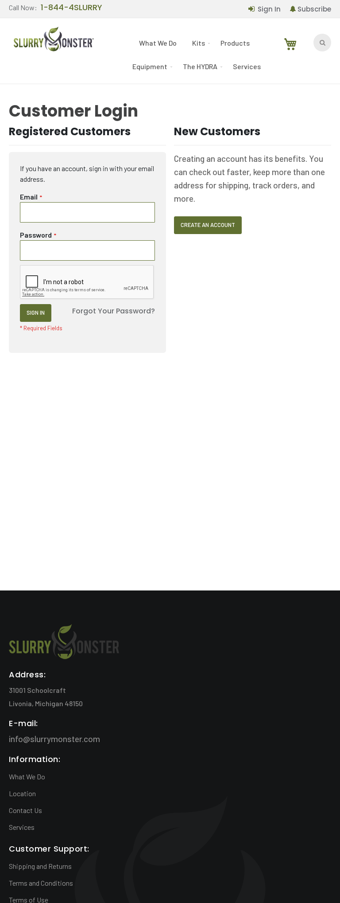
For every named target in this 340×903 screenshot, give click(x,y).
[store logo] (53, 41)
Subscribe (314, 9)
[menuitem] (159, 43)
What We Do (27, 776)
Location (22, 793)
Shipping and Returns (40, 866)
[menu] (197, 54)
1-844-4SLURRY (71, 8)
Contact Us (25, 810)
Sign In (269, 9)
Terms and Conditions (41, 883)
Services (22, 827)
